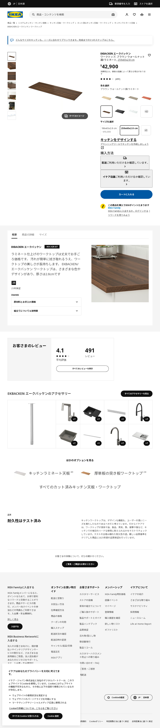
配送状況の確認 (58, 633)
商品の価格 (56, 616)
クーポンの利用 (58, 621)
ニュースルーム (137, 617)
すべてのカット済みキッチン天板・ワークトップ (80, 487)
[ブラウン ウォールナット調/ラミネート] (106, 111)
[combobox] (70, 14)
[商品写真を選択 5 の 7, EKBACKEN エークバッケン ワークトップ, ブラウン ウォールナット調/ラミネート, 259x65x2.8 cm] (12, 96)
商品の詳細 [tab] (28, 234)
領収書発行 (85, 641)
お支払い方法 (57, 604)
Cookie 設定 (53, 716)
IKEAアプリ (56, 657)
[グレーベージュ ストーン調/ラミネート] (133, 98)
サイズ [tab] (43, 234)
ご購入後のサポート (89, 611)
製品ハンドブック (88, 623)
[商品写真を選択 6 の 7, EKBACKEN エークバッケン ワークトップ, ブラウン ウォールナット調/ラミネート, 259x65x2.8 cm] (12, 105)
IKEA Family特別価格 (115, 594)
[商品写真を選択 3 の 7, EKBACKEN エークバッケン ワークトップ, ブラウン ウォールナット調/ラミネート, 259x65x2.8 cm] (12, 76)
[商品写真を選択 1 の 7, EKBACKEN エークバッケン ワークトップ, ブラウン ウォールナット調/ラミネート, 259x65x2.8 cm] (12, 56)
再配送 (83, 674)
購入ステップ (57, 627)
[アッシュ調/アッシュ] (106, 98)
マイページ (110, 606)
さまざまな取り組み (140, 600)
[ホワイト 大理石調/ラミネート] (133, 111)
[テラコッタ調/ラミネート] (146, 98)
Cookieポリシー (96, 721)
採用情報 (134, 611)
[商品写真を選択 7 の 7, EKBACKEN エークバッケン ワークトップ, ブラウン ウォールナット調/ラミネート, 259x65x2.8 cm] (12, 115)
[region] (55, 87)
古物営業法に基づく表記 (142, 721)
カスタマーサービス (89, 594)
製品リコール (86, 647)
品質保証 (84, 629)
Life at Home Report (140, 623)
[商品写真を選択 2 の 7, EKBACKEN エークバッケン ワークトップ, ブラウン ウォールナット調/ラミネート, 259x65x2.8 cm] (12, 66)
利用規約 (82, 721)
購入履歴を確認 (112, 617)
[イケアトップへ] (15, 14)
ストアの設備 (86, 600)
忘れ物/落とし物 (88, 635)
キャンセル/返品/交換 (61, 645)
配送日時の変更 (58, 639)
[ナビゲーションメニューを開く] (149, 14)
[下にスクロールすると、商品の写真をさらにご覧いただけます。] (12, 121)
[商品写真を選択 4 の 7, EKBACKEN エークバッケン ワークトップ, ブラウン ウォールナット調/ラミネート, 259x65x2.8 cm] (12, 86)
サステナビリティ (139, 606)
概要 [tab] (14, 234)
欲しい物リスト (112, 623)
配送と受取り (57, 598)
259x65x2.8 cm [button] (126, 59)
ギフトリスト (111, 629)
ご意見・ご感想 (87, 668)
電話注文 (55, 651)
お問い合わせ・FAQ (89, 662)
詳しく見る (13, 619)
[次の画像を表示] (84, 87)
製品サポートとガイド (90, 617)
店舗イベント (111, 600)
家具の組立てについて (90, 606)
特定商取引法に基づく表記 (117, 721)
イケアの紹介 (136, 594)
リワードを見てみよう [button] (119, 214)
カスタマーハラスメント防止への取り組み (90, 655)
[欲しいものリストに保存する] (149, 55)
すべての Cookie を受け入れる (25, 716)
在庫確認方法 (57, 610)
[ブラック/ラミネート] (120, 111)
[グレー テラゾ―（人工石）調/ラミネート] (120, 98)
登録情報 (109, 611)
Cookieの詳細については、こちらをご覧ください (33, 708)
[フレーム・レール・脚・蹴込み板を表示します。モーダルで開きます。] (32, 424)
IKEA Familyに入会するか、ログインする (128, 210)
